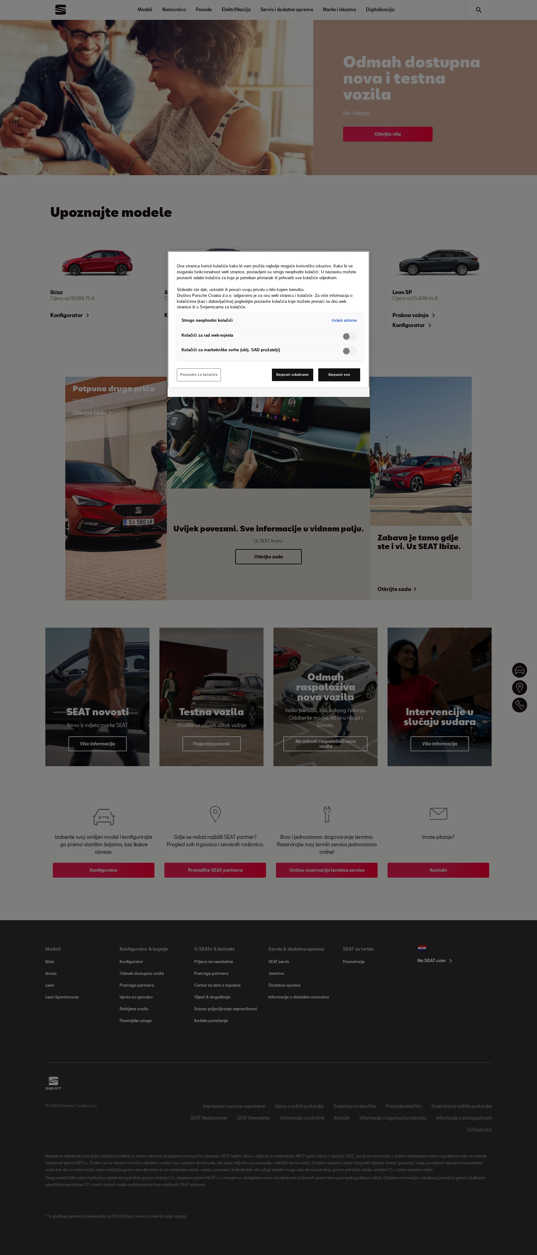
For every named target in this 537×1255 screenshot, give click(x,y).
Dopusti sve (339, 374)
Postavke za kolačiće (199, 374)
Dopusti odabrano (292, 374)
